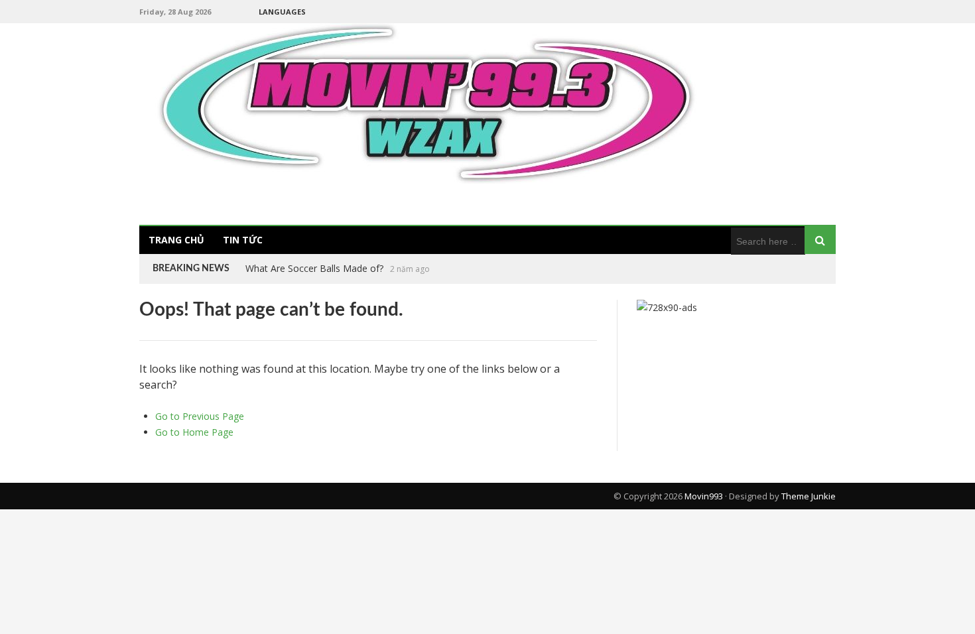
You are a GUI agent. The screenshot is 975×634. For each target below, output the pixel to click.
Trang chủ (176, 239)
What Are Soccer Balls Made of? (314, 268)
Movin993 (703, 496)
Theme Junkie (808, 496)
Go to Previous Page (199, 416)
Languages (282, 12)
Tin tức (243, 239)
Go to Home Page (194, 432)
